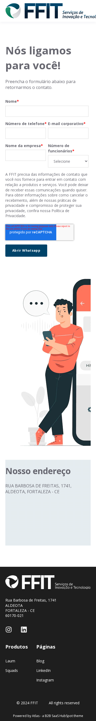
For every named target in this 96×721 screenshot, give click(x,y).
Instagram (45, 680)
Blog (40, 661)
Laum (10, 661)
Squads (11, 670)
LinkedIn (43, 670)
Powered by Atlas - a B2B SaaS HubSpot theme (48, 716)
